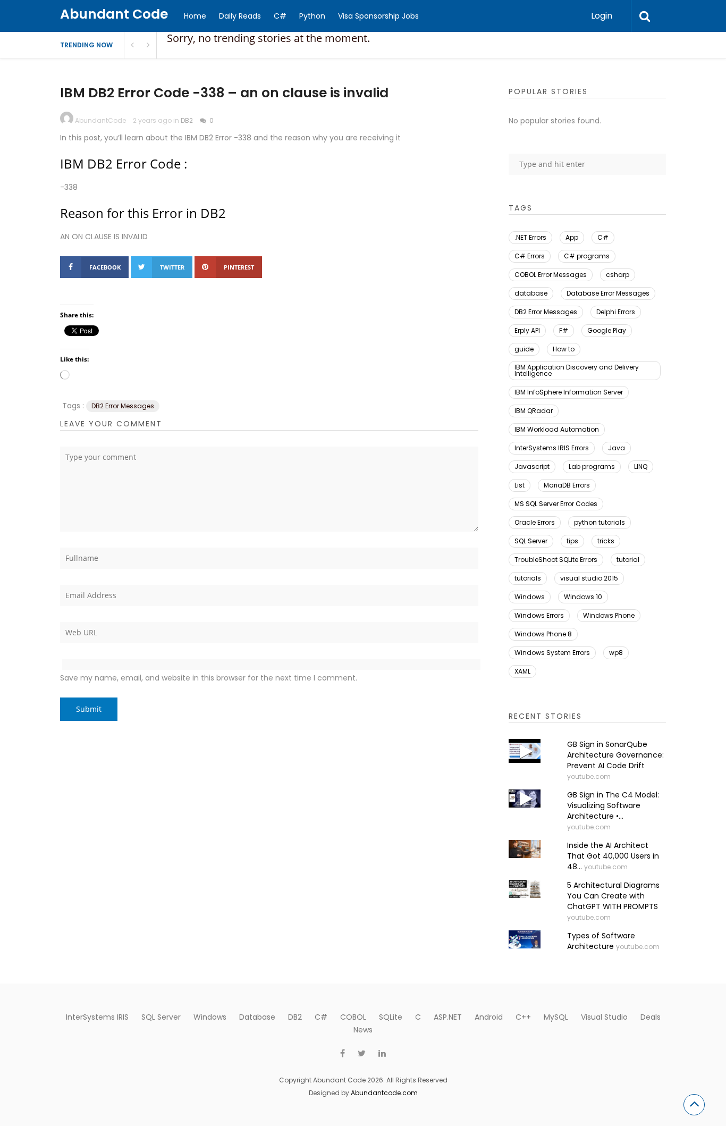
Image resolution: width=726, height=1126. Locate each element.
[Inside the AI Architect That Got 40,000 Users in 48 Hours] (525, 849)
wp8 (616, 652)
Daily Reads (240, 16)
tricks (605, 540)
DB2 (187, 120)
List (519, 485)
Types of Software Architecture (601, 941)
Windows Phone (609, 615)
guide (524, 349)
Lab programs (592, 466)
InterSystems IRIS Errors (551, 447)
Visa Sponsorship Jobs (378, 16)
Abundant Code (114, 14)
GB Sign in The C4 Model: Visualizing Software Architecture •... (613, 805)
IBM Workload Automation (556, 429)
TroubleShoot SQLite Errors (555, 559)
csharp (617, 274)
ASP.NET (448, 1017)
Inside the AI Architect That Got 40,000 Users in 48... (613, 856)
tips (572, 540)
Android (489, 1017)
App (571, 237)
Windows (529, 596)
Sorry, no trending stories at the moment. (268, 38)
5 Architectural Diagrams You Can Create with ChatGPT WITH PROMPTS (613, 896)
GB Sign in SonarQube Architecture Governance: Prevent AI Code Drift (615, 755)
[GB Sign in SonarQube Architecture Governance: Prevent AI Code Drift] (525, 751)
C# (280, 16)
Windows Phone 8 (543, 633)
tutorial (628, 559)
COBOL (353, 1017)
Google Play (606, 330)
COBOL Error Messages (550, 274)
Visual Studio (604, 1017)
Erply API (527, 330)
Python (312, 16)
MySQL (556, 1017)
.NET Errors (530, 237)
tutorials (527, 578)
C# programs (587, 256)
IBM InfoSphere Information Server (568, 392)
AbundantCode (100, 120)
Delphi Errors (615, 311)
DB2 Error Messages (122, 405)
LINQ (640, 466)
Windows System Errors (552, 652)
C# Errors (529, 256)
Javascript (532, 466)
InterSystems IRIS (97, 1017)
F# (563, 330)
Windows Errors (539, 615)
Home (195, 16)
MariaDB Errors (567, 485)
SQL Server (530, 540)
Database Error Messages (608, 293)
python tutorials (599, 522)
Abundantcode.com (384, 1092)
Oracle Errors (534, 522)
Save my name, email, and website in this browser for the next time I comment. (208, 678)
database (530, 293)
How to (564, 349)
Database (257, 1017)
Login (601, 16)
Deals (650, 1017)
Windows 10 (583, 596)
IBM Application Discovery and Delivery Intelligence (576, 370)
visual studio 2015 (589, 578)
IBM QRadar (533, 410)
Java (616, 447)
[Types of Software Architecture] (525, 939)
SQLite (390, 1017)
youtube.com (589, 776)
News (363, 1029)
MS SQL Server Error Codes (555, 503)
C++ (523, 1017)
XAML (522, 671)
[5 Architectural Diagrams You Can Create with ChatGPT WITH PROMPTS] (525, 889)
